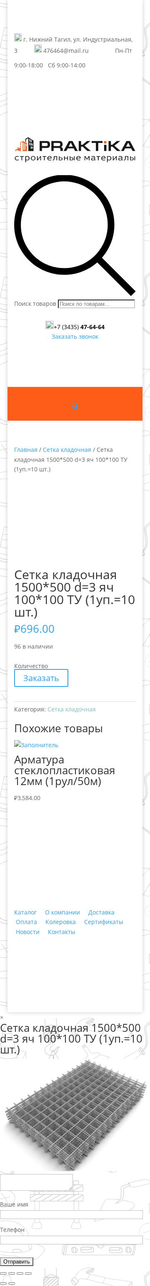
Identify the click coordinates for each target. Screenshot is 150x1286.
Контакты (61, 932)
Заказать (41, 678)
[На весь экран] (20, 1273)
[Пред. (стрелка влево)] (3, 1283)
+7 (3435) (79, 327)
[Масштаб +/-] (28, 1273)
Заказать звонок (75, 336)
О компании (62, 912)
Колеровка (60, 922)
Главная (26, 449)
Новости (28, 932)
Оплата (26, 922)
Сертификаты (103, 922)
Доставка (101, 912)
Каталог (25, 912)
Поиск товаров (35, 303)
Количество (31, 666)
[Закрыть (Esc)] (3, 1273)
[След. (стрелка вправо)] (11, 1283)
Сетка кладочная (67, 449)
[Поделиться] (11, 1273)
